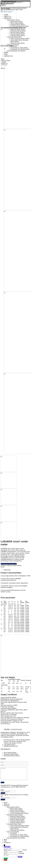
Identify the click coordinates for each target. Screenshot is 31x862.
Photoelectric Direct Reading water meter (13, 27)
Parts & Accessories (13, 831)
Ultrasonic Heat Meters (17, 43)
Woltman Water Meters (17, 34)
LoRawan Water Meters (17, 24)
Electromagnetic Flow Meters (16, 838)
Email (5, 860)
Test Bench (13, 46)
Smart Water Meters (10, 8)
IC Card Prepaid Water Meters (19, 26)
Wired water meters (16, 808)
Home (2, 8)
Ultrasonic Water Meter (14, 824)
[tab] (17, 570)
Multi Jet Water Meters (17, 32)
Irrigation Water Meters (17, 35)
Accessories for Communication (19, 836)
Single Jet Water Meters (17, 29)
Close (2, 789)
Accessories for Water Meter (19, 47)
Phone (6, 858)
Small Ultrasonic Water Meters (19, 38)
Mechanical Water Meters (15, 815)
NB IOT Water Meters (17, 23)
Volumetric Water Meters (18, 31)
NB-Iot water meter (7, 45)
